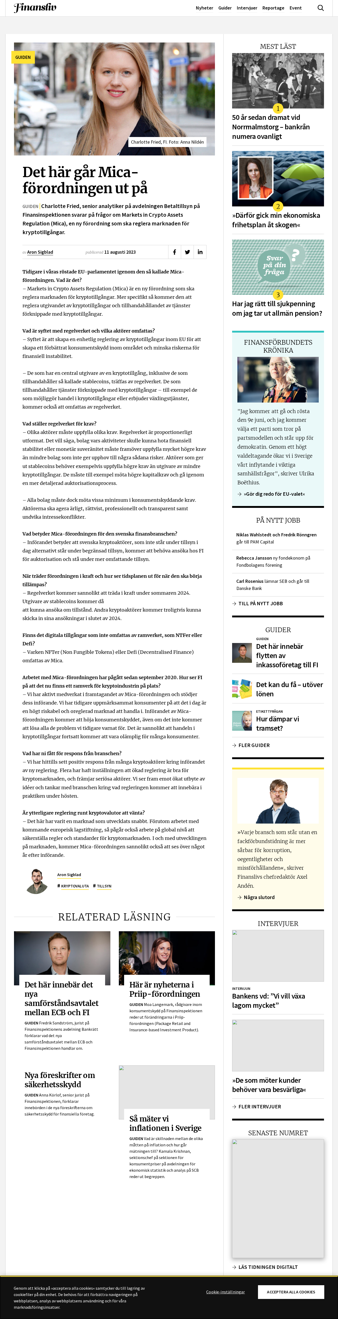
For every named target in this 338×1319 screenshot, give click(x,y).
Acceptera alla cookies (291, 1292)
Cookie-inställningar (225, 1292)
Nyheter (204, 8)
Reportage (273, 8)
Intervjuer (247, 8)
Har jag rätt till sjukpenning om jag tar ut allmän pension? (277, 308)
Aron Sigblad (40, 252)
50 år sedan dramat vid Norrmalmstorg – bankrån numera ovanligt (271, 126)
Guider (225, 8)
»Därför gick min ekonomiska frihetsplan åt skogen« (276, 220)
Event (296, 8)
